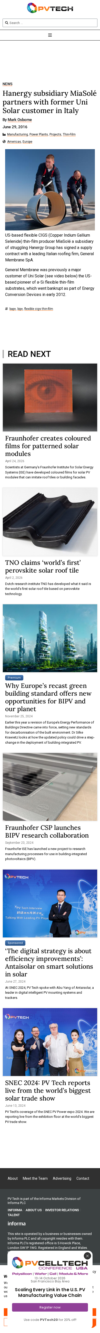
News (7, 84)
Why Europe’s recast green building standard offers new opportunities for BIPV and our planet (48, 697)
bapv (12, 309)
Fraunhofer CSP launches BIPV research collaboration (47, 831)
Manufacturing (17, 134)
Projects (55, 134)
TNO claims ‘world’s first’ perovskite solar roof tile (43, 566)
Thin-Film (69, 134)
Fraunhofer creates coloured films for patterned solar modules (48, 446)
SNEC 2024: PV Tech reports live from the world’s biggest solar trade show (48, 1090)
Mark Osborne (20, 120)
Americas (14, 141)
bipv (20, 309)
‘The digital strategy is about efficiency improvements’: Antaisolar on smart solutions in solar (49, 962)
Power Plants (38, 134)
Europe (27, 141)
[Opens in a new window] (17, 1223)
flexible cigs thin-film (38, 309)
